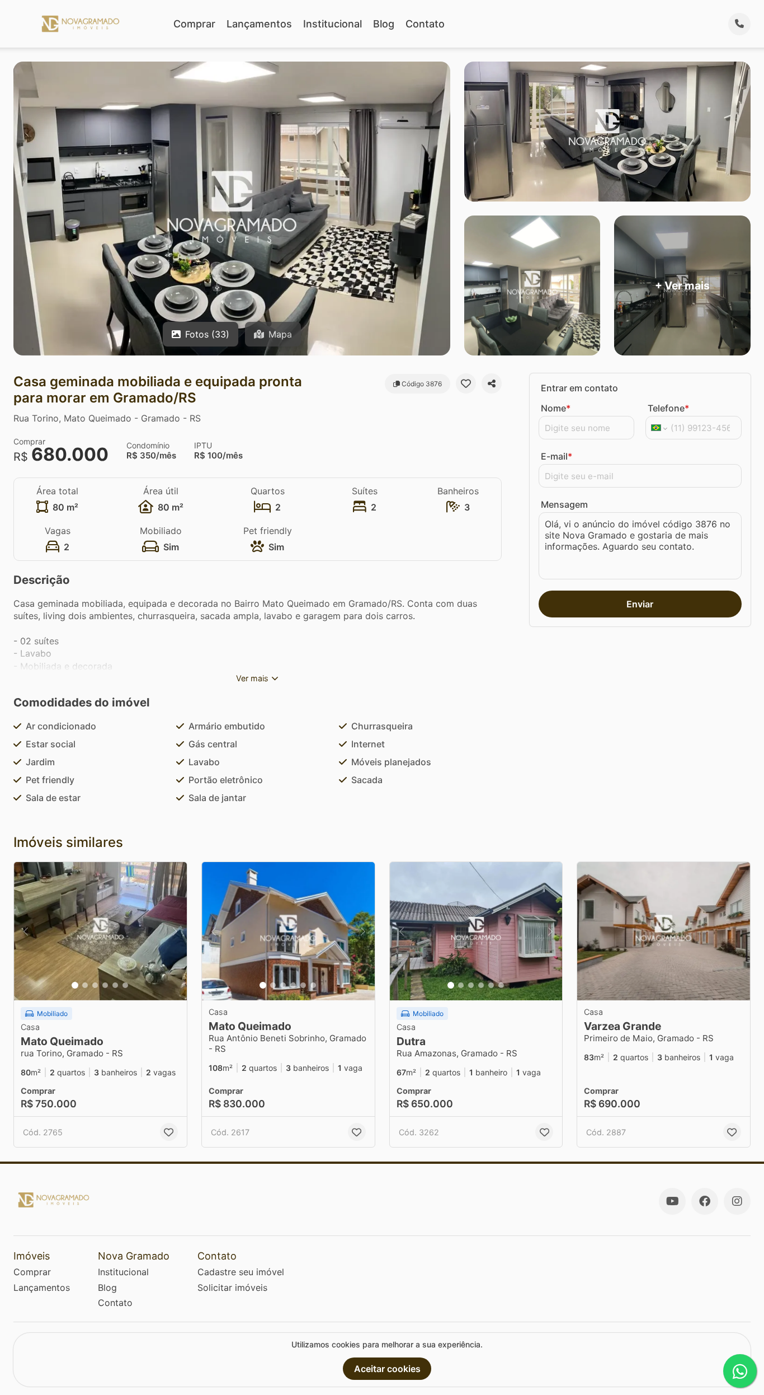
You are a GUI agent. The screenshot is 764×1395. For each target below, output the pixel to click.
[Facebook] (704, 1201)
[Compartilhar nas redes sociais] (492, 383)
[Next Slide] (175, 931)
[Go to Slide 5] (115, 985)
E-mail (556, 456)
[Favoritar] (466, 383)
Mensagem (564, 504)
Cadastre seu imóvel (240, 1271)
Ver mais (252, 678)
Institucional (332, 24)
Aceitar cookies (387, 1368)
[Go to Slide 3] (95, 985)
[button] (100, 931)
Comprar (194, 24)
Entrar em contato (579, 388)
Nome (555, 408)
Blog (383, 24)
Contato (425, 24)
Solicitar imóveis (232, 1287)
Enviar (639, 604)
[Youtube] (672, 1201)
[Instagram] (737, 1201)
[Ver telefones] (739, 24)
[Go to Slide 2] (85, 985)
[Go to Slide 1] (75, 985)
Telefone (668, 408)
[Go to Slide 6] (125, 985)
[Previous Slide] (25, 931)
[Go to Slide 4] (105, 985)
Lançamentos (259, 24)
